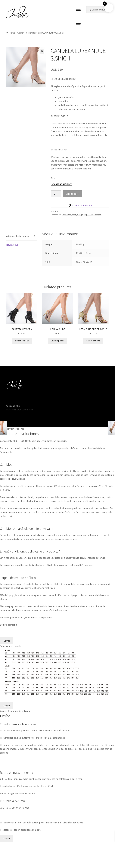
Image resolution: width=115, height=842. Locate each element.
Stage (80, 214)
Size (53, 178)
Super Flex (31, 32)
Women (20, 32)
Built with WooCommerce (19, 409)
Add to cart (72, 193)
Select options (22, 340)
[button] (42, 51)
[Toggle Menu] (78, 9)
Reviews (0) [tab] (12, 244)
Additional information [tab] (18, 235)
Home (12, 32)
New (74, 214)
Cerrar (6, 640)
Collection (66, 214)
